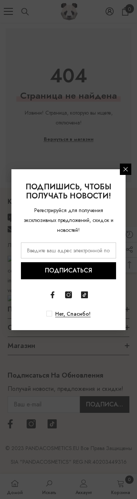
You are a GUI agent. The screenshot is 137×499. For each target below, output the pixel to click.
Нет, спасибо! (73, 314)
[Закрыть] (125, 169)
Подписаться (68, 270)
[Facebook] (53, 295)
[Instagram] (68, 295)
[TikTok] (84, 295)
